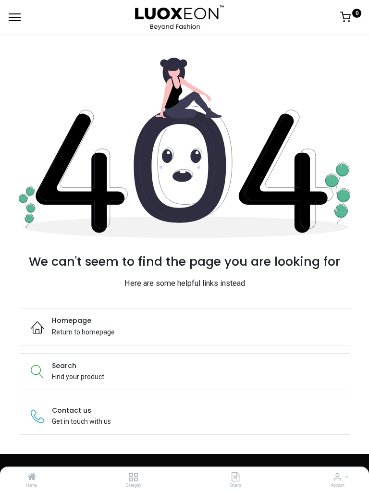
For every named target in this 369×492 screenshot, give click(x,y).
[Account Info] (337, 477)
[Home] (31, 477)
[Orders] (235, 477)
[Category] (133, 477)
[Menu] (15, 17)
